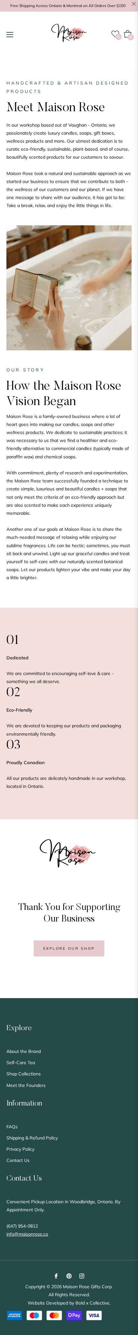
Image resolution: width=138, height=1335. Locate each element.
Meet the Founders (26, 1085)
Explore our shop (69, 948)
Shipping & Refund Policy (32, 1138)
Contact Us (18, 1160)
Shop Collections (23, 1074)
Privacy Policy (20, 1149)
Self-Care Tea (20, 1062)
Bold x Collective (92, 1303)
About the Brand (23, 1051)
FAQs (12, 1127)
